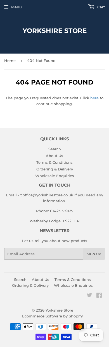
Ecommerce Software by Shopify (52, 316)
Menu (16, 7)
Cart (100, 7)
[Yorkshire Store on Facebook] (99, 296)
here (94, 98)
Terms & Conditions (54, 162)
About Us (54, 155)
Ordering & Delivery (54, 169)
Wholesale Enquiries (54, 176)
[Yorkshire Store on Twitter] (89, 296)
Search (54, 149)
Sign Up (94, 254)
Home (10, 60)
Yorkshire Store (55, 31)
